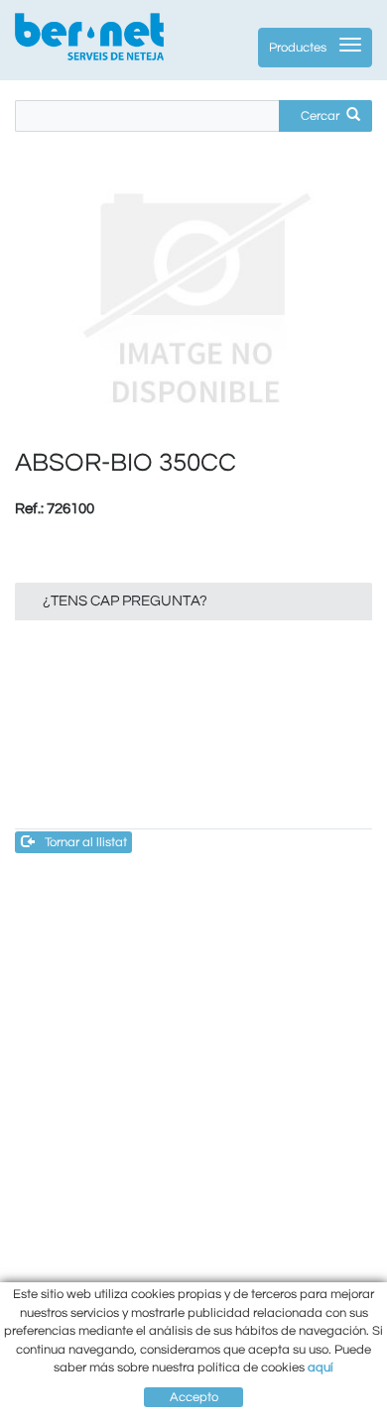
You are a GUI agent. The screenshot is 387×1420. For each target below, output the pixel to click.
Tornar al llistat (86, 842)
